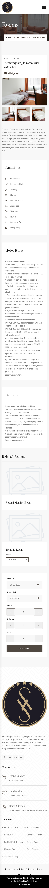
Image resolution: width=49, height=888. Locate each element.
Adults (9, 605)
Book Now (24, 648)
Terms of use (10, 869)
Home (8, 37)
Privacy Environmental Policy (30, 869)
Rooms (10, 632)
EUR (30, 875)
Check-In (10, 579)
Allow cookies (24, 885)
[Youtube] (15, 757)
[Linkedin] (21, 757)
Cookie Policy (32, 881)
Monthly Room (14, 549)
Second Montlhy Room (18, 502)
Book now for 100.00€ (17, 560)
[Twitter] (9, 757)
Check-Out (11, 592)
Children (10, 619)
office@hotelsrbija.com (18, 795)
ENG (20, 875)
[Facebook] (4, 757)
